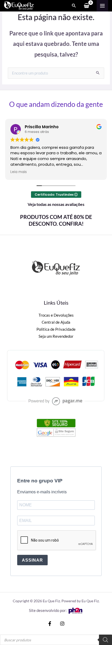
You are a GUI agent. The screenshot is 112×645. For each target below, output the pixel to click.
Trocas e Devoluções (56, 315)
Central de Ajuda (56, 322)
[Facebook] (49, 623)
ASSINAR (32, 560)
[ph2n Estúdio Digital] (75, 610)
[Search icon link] (74, 6)
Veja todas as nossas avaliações (56, 204)
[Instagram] (62, 623)
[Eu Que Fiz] (19, 5)
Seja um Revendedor (56, 336)
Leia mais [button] (18, 172)
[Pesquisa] (105, 640)
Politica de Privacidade (56, 329)
